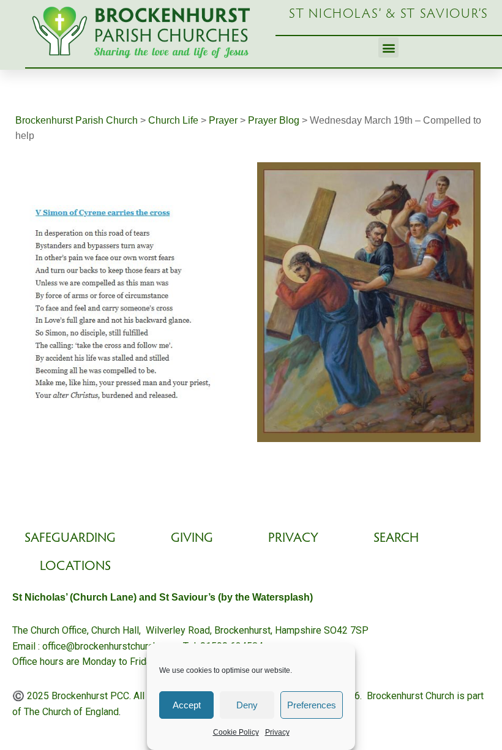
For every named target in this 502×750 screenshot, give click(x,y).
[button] (388, 47)
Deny (247, 705)
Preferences (311, 705)
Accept (187, 705)
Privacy (277, 732)
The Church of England (71, 712)
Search (396, 539)
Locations (75, 567)
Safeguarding (70, 539)
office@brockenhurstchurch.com (110, 646)
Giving (192, 539)
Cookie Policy (236, 732)
